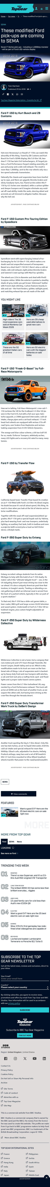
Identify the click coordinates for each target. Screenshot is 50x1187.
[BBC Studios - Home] (7, 1046)
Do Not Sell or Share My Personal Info (17, 1078)
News (19, 841)
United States (29, 1052)
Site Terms (8, 1089)
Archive (4, 1082)
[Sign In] (36, 8)
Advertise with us (11, 1097)
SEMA (20, 16)
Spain (31, 1166)
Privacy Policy (7, 1070)
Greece (7, 1158)
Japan (6, 1175)
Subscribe (25, 1010)
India (6, 1166)
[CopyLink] (3, 94)
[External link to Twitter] (25, 1058)
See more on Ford (8, 853)
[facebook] (8, 94)
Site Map (7, 1105)
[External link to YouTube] (34, 1058)
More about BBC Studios (13, 1137)
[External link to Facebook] (5, 1058)
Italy (6, 1171)
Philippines (33, 1154)
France (7, 1154)
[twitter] (12, 94)
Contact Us (5, 1066)
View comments (20, 794)
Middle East (34, 1175)
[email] (22, 94)
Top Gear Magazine (12, 1101)
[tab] (4, 841)
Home (3, 16)
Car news (11, 16)
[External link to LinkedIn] (44, 1058)
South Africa (34, 1162)
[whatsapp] (17, 94)
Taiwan (32, 1171)
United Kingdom (14, 1052)
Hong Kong (8, 1162)
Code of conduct (11, 1093)
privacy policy (14, 1003)
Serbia (31, 1158)
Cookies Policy (7, 1074)
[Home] (24, 8)
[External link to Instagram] (15, 1058)
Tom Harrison (14, 86)
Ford (4, 841)
